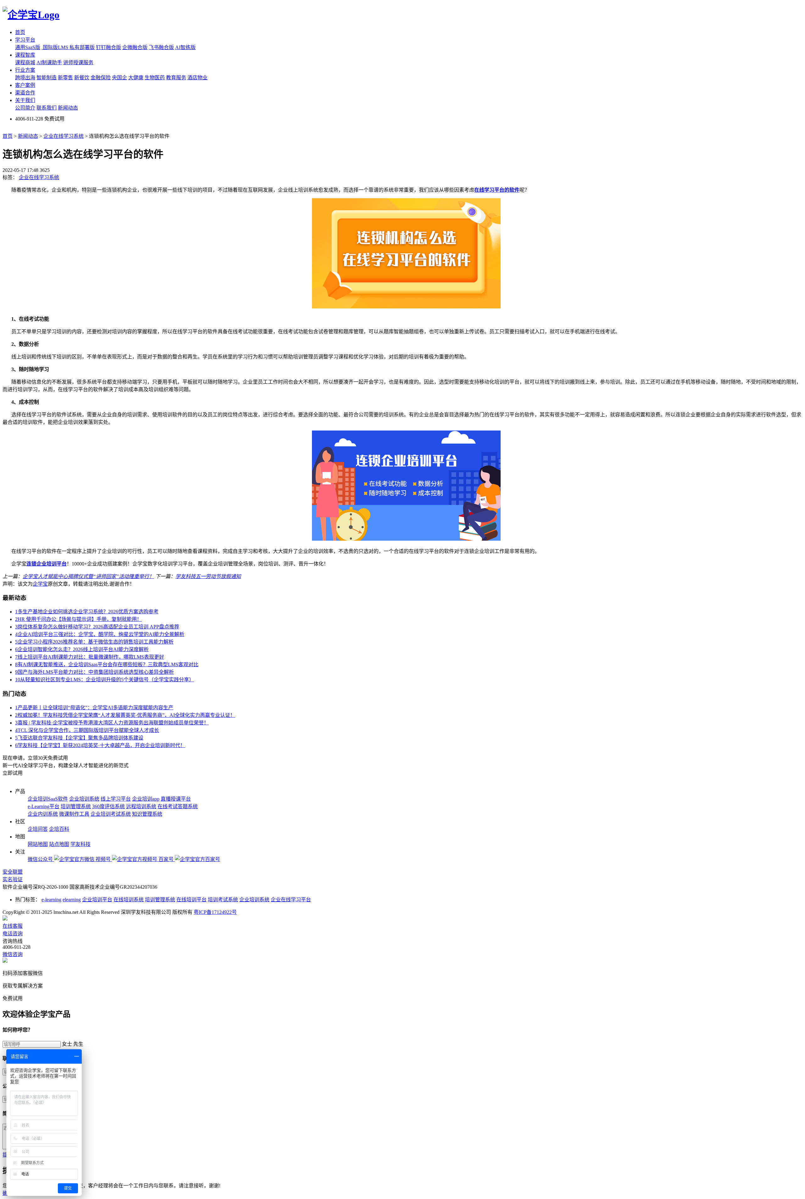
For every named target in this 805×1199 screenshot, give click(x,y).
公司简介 (25, 107)
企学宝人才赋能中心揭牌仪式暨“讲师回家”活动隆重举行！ (88, 576)
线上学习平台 (116, 799)
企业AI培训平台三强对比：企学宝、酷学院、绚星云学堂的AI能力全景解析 (99, 634)
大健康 (135, 77)
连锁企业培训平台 (46, 563)
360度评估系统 (108, 806)
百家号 (166, 859)
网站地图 (38, 844)
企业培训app (145, 799)
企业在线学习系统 (63, 136)
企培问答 (38, 829)
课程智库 (25, 55)
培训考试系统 (223, 899)
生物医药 (155, 77)
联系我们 (46, 107)
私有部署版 (82, 47)
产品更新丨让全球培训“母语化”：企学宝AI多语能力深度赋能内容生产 (94, 707)
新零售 (65, 77)
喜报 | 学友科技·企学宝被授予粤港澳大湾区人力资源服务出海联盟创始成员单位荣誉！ (112, 722)
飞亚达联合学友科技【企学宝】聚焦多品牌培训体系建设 (79, 737)
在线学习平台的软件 (496, 190)
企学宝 (40, 584)
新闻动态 (68, 107)
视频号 (104, 859)
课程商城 (25, 62)
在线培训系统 (129, 899)
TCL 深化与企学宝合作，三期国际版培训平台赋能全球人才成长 (87, 730)
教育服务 (176, 77)
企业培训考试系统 (111, 814)
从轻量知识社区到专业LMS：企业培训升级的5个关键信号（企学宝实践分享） (104, 679)
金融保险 (101, 77)
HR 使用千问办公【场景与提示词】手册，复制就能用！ (78, 619)
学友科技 (80, 844)
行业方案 (25, 70)
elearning (72, 899)
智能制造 (46, 77)
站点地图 (59, 844)
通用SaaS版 (27, 47)
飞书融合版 (161, 47)
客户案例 (25, 85)
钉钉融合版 (108, 47)
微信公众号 (41, 859)
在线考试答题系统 (178, 806)
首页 (20, 32)
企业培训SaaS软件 (48, 799)
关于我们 (25, 100)
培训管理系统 (76, 806)
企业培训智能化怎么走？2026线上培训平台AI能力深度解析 (82, 649)
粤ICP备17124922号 (215, 912)
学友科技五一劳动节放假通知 (208, 576)
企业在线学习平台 (291, 899)
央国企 (119, 77)
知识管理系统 (147, 814)
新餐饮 (81, 77)
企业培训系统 (84, 799)
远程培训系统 (141, 806)
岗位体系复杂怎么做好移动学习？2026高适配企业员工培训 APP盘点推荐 (97, 626)
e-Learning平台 (43, 806)
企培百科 (59, 829)
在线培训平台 (191, 899)
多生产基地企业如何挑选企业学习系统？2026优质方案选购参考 (86, 611)
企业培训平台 (97, 899)
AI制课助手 (49, 62)
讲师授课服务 (78, 62)
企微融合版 (134, 47)
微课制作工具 (74, 814)
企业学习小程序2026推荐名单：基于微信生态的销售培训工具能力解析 (94, 642)
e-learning (51, 899)
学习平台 (25, 39)
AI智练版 (185, 47)
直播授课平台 (176, 799)
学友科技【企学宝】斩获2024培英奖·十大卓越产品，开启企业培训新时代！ (100, 745)
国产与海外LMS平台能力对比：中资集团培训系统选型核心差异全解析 (94, 672)
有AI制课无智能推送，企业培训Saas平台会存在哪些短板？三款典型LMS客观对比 (106, 664)
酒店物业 (197, 77)
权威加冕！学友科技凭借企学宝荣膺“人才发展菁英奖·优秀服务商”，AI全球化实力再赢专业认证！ (125, 715)
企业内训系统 (43, 814)
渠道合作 (25, 92)
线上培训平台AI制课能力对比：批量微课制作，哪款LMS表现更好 (89, 657)
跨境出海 (25, 77)
